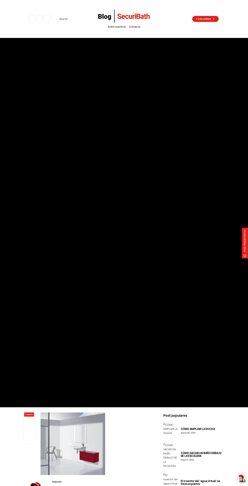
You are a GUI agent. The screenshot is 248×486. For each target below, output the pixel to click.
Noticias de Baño (32, 212)
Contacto (134, 26)
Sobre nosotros (117, 26)
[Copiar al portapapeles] (29, 440)
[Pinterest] (29, 433)
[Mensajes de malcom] (26, 230)
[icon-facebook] (32, 19)
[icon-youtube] (39, 19)
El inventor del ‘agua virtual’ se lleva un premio (200, 482)
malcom (37, 230)
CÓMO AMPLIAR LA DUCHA (198, 429)
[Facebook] (29, 420)
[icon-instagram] (47, 19)
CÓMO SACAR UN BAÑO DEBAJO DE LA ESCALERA (201, 454)
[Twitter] (29, 426)
